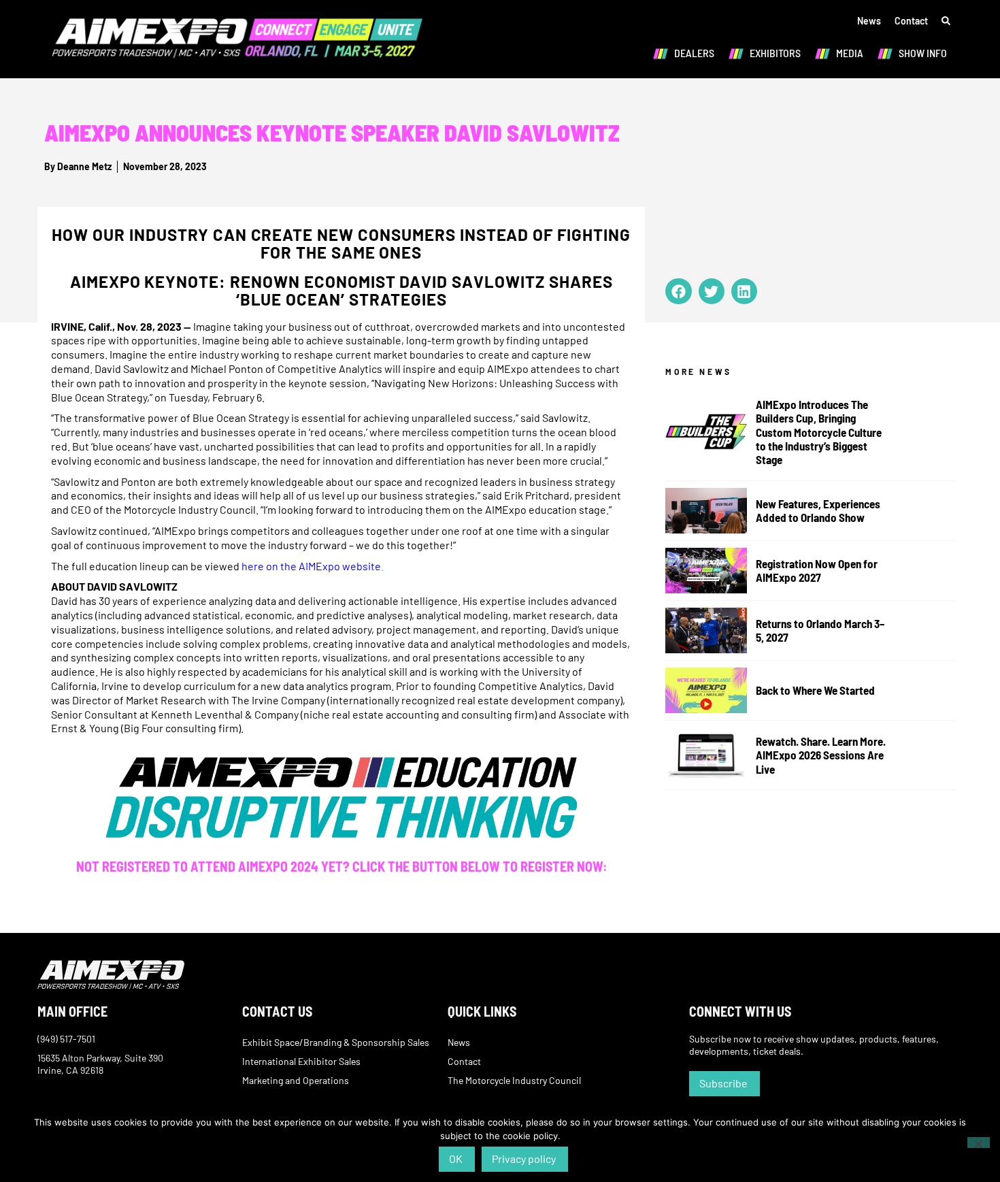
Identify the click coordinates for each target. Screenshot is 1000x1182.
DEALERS (694, 52)
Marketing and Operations (295, 1080)
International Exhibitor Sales (301, 1061)
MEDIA (849, 52)
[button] (678, 291)
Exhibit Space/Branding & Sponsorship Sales (335, 1042)
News (869, 21)
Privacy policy (524, 1158)
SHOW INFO (923, 52)
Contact (911, 21)
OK (456, 1158)
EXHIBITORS (775, 52)
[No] (978, 1142)
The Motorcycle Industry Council (514, 1080)
